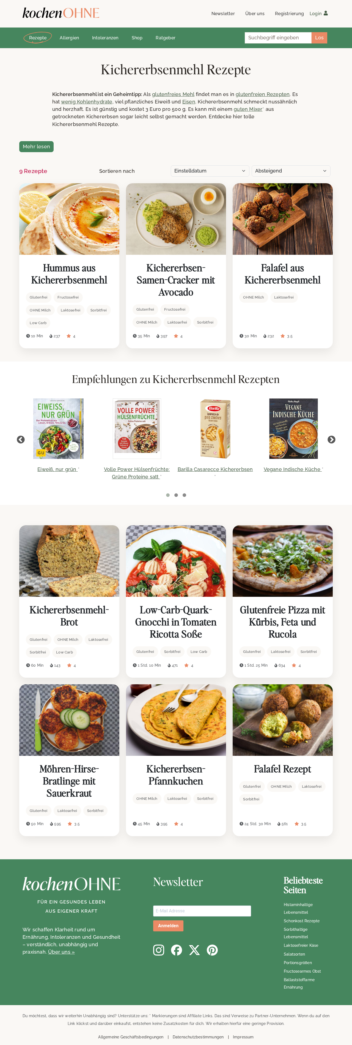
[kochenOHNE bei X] (194, 950)
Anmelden (168, 925)
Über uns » (61, 952)
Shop (137, 37)
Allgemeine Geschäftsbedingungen (130, 1037)
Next (331, 439)
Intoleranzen (105, 37)
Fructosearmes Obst (302, 971)
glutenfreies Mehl (173, 94)
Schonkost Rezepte (302, 921)
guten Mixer (248, 109)
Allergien (69, 37)
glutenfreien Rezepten (263, 94)
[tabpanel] (58, 439)
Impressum (243, 1037)
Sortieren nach (117, 171)
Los (319, 37)
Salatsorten (294, 954)
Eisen (188, 102)
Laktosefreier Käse (301, 945)
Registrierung (289, 13)
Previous (20, 439)
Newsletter (223, 13)
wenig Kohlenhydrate (86, 102)
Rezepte (37, 37)
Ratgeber (165, 37)
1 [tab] (167, 495)
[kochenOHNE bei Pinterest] (212, 950)
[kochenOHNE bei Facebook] (176, 950)
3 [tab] (184, 495)
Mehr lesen (36, 146)
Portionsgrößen (298, 963)
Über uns (255, 13)
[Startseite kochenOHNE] (61, 12)
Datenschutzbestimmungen (198, 1037)
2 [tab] (176, 495)
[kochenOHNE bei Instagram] (158, 950)
